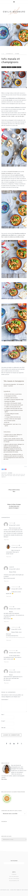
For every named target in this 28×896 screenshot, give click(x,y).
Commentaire (5, 699)
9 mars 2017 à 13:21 (16, 629)
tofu (22, 474)
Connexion (14, 874)
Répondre (6, 539)
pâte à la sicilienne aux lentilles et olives (14, 236)
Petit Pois (11, 523)
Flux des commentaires (14, 878)
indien (14, 474)
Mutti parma (21, 98)
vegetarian (22, 475)
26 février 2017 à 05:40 (14, 672)
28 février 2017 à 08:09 (14, 608)
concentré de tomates (12, 171)
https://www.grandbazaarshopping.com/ (15, 637)
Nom (2, 714)
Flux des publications (14, 876)
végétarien (3, 476)
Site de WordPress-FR (14, 880)
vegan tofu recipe (16, 475)
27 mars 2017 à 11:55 (16, 547)
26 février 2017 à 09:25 (14, 652)
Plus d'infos (4, 779)
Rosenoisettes (12, 650)
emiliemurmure (9, 474)
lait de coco (18, 474)
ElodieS (11, 606)
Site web (3, 727)
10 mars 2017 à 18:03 (16, 588)
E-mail (3, 721)
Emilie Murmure (14, 12)
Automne (17, 53)
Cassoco (11, 670)
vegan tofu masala (8, 475)
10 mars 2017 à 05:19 (14, 569)
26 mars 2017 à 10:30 (14, 525)
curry (5, 474)
